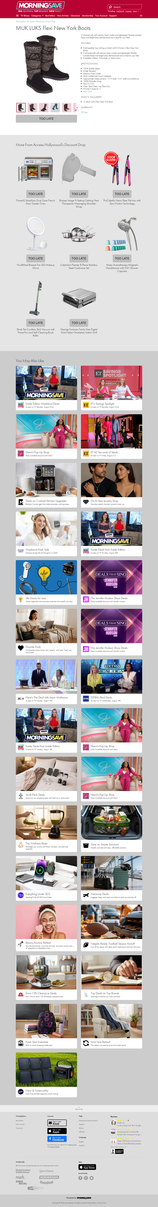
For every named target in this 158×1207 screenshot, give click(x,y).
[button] (17, 15)
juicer (135, 11)
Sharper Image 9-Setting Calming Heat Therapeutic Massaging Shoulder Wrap (79, 203)
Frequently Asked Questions (88, 1120)
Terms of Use (102, 1203)
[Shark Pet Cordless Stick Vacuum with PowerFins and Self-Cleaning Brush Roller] (35, 317)
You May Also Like (30, 360)
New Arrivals (63, 15)
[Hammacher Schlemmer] (26, 1171)
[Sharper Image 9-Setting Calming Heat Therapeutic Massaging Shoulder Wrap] (79, 188)
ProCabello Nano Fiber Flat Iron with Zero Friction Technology (122, 202)
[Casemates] (37, 1188)
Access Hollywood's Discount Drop (42, 21)
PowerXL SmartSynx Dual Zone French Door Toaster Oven (35, 202)
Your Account (101, 15)
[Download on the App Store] (87, 1167)
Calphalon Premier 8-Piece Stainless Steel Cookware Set (78, 266)
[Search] (110, 7)
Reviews (114, 1116)
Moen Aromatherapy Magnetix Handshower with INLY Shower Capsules (122, 268)
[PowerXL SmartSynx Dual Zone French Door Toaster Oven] (35, 188)
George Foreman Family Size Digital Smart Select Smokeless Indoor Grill (78, 331)
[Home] (40, 5)
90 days (84, 112)
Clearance (75, 15)
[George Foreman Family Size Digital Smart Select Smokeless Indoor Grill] (79, 317)
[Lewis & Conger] (49, 1171)
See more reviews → (118, 1147)
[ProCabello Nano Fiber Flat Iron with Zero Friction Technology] (122, 188)
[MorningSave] (49, 1177)
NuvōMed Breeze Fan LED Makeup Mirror (36, 266)
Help (80, 1116)
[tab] (21, 107)
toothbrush (120, 11)
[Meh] (26, 1177)
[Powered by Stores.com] (79, 1198)
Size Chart (87, 91)
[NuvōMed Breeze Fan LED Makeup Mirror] (35, 253)
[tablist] (46, 107)
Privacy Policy (91, 1203)
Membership (87, 15)
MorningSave (21, 21)
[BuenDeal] (49, 1182)
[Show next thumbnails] (77, 108)
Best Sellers (50, 15)
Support (113, 15)
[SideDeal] (26, 1182)
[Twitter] (92, 1178)
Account (50, 1116)
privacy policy (54, 1147)
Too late (46, 118)
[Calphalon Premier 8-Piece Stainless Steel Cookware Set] (79, 253)
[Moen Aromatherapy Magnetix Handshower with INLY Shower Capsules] (122, 253)
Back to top (79, 1109)
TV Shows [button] (25, 15)
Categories (36, 15)
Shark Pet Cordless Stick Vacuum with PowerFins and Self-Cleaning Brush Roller (36, 332)
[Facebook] (80, 1178)
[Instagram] (86, 1178)
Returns (81, 1128)
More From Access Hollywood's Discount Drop (51, 144)
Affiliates (82, 1132)
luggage (129, 11)
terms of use (73, 1145)
